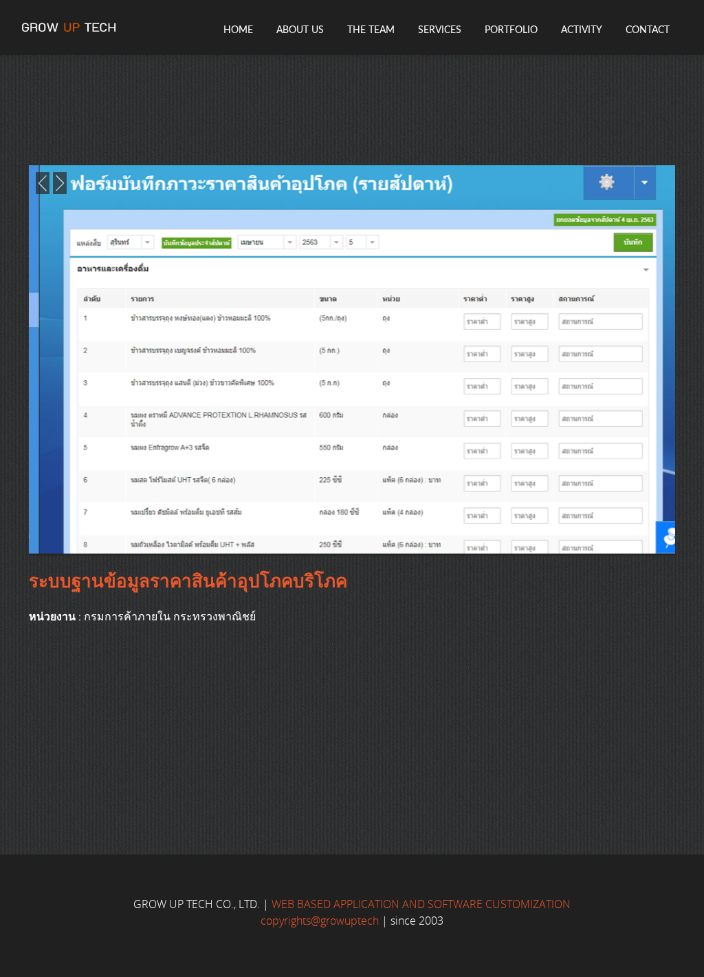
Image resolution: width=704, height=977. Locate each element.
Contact (648, 30)
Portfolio (511, 30)
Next (60, 183)
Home (238, 30)
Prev (43, 183)
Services (439, 30)
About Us (300, 30)
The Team (371, 30)
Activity (581, 30)
